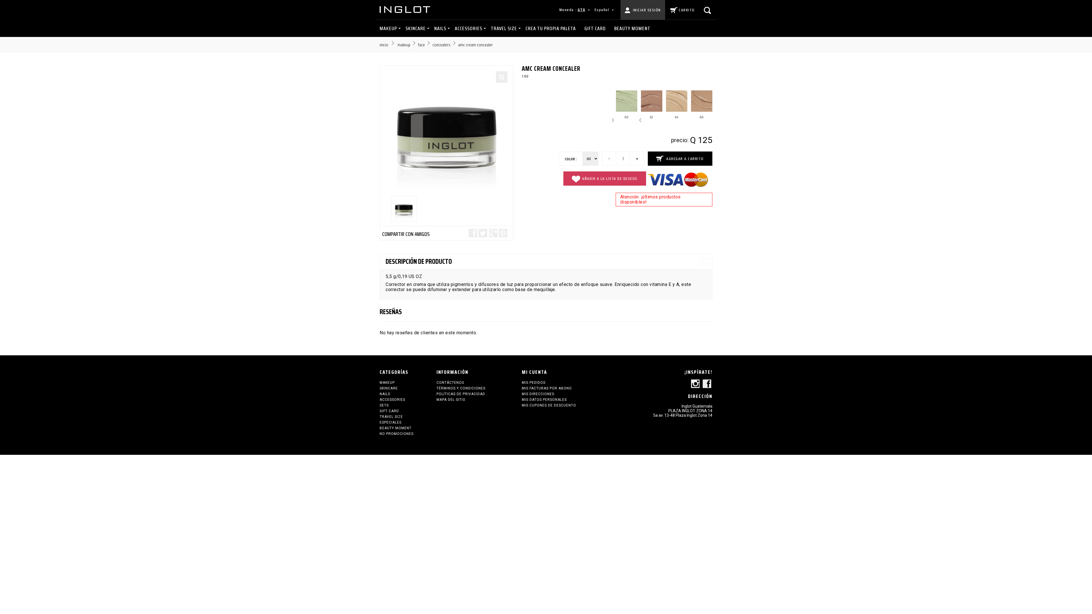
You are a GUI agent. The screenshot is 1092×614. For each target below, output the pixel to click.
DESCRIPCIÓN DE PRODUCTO (419, 261)
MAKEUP (388, 28)
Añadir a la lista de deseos (610, 178)
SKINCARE (416, 28)
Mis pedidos (533, 383)
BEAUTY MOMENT (632, 28)
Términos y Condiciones (461, 388)
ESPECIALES (391, 422)
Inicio (384, 44)
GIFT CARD (595, 28)
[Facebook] (707, 384)
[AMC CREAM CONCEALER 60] (404, 208)
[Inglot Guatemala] (405, 9)
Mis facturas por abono (547, 388)
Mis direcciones (538, 394)
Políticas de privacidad (461, 394)
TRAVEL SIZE (504, 28)
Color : (571, 159)
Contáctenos (450, 383)
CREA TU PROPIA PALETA (551, 28)
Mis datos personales (544, 400)
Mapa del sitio (451, 400)
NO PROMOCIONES (396, 434)
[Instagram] (695, 384)
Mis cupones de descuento (549, 405)
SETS (384, 405)
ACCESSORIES (468, 28)
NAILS (440, 28)
